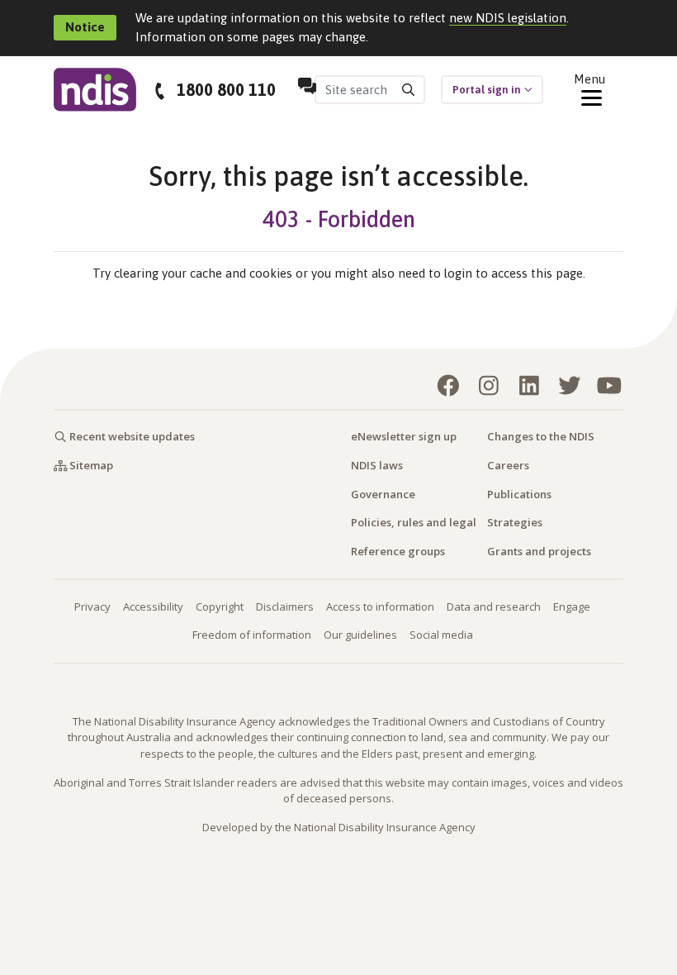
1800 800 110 (226, 89)
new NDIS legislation (507, 18)
